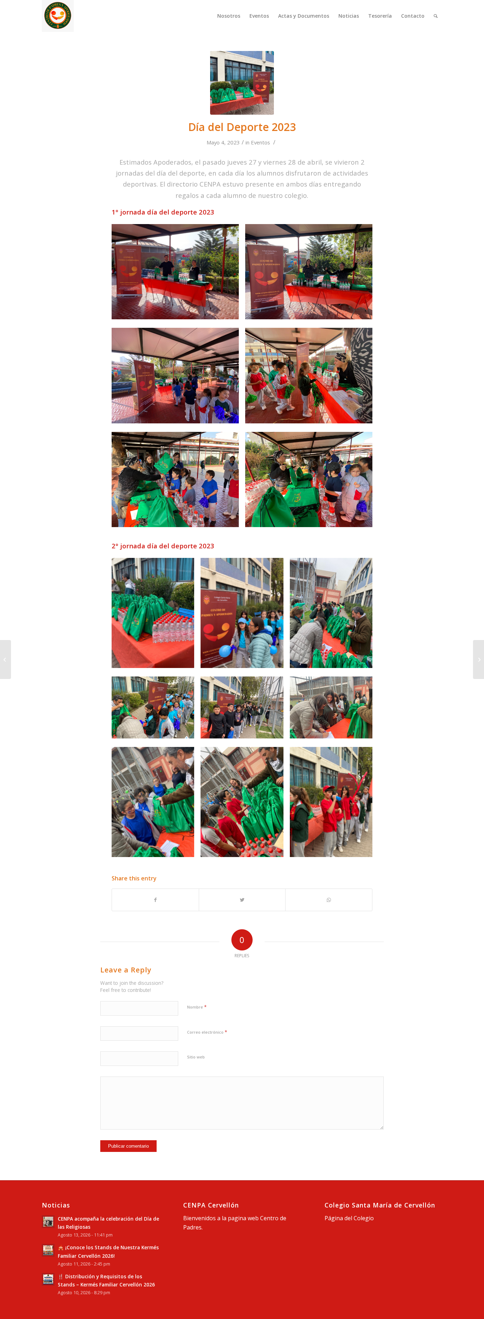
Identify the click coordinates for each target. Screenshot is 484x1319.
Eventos (260, 142)
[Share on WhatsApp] (329, 900)
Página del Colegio (349, 1218)
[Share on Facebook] (155, 900)
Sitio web (196, 1057)
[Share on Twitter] (242, 900)
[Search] (435, 16)
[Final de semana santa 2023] (5, 659)
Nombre (197, 1007)
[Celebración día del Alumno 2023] (478, 659)
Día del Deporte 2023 (242, 127)
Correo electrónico (207, 1032)
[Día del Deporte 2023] (242, 83)
